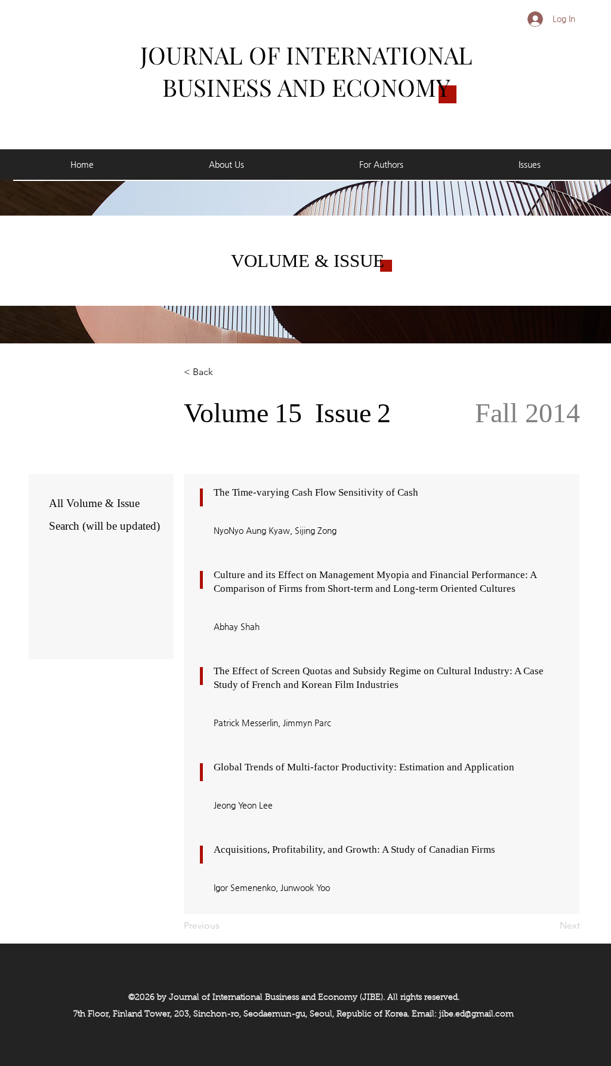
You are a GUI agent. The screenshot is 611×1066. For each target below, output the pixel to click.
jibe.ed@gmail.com (476, 1014)
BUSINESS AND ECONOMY (306, 87)
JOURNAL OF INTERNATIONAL (306, 54)
